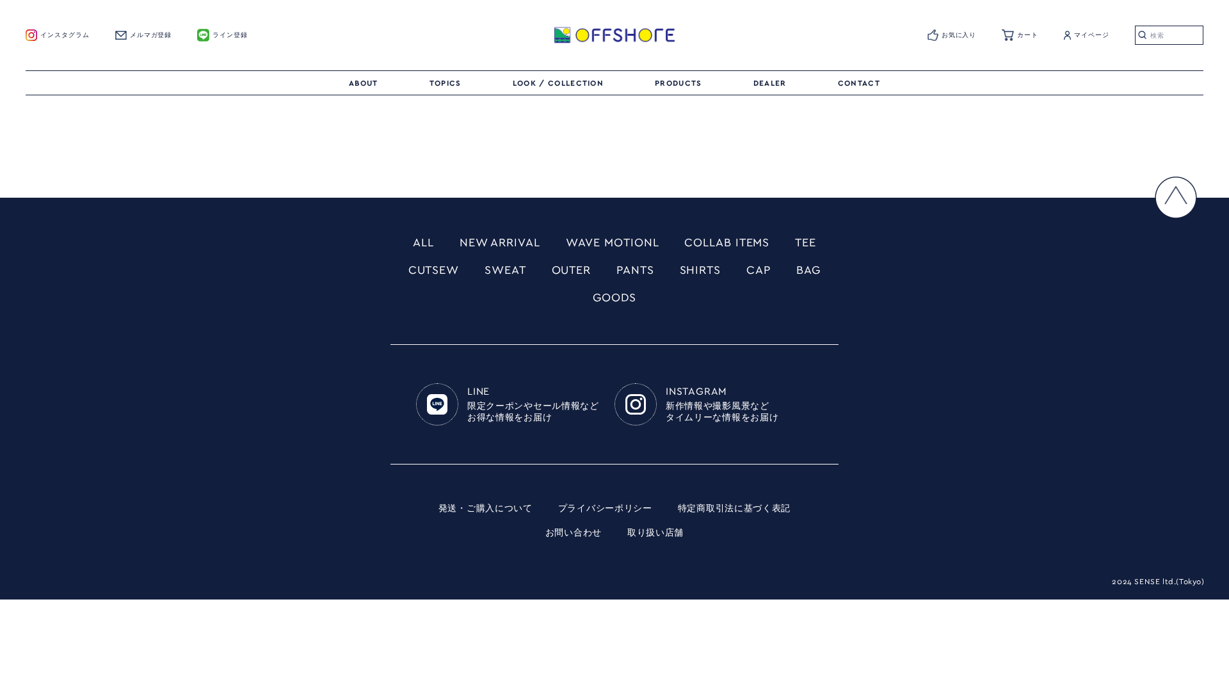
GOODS (614, 298)
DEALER (770, 83)
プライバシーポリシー (605, 508)
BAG (808, 270)
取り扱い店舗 (655, 532)
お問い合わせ (573, 532)
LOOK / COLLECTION (558, 83)
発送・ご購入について (485, 508)
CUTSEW (433, 270)
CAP (758, 270)
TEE (805, 243)
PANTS (635, 270)
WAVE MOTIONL (612, 243)
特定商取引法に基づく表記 (734, 508)
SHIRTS (700, 270)
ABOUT (363, 83)
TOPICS (446, 83)
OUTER (571, 270)
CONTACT (859, 83)
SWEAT (505, 270)
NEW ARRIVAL (500, 243)
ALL (423, 243)
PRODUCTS (678, 83)
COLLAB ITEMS (726, 243)
